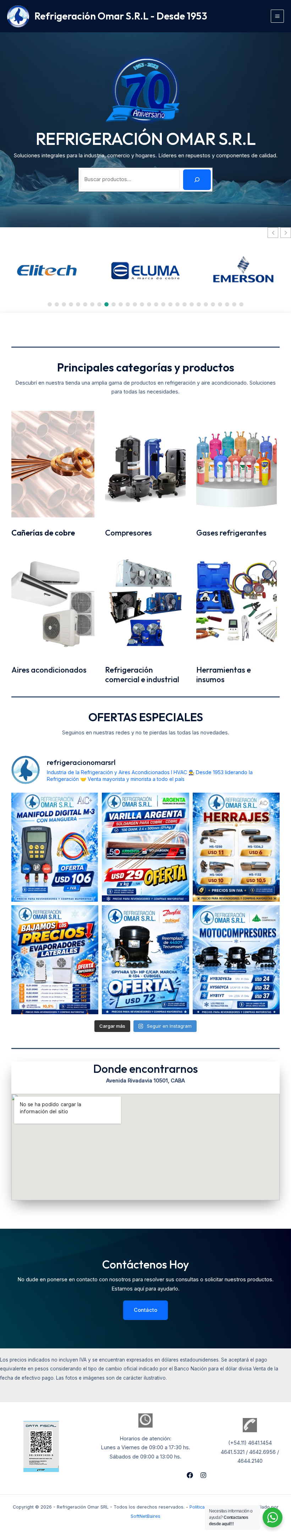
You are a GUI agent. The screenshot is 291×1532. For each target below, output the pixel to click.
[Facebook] (190, 1475)
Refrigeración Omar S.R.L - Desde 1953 (120, 16)
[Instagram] (203, 1475)
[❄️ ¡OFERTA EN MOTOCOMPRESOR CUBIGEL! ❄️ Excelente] (145, 959)
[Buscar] (197, 179)
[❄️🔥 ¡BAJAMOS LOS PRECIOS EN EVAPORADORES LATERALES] (54, 959)
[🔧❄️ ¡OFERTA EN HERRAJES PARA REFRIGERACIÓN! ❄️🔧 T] (236, 847)
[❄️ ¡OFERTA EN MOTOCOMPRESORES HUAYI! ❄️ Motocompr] (236, 959)
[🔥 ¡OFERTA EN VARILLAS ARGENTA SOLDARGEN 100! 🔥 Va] (145, 847)
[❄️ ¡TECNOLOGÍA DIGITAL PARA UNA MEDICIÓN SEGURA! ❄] (54, 847)
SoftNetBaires (145, 1516)
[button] (285, 232)
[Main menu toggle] (277, 16)
